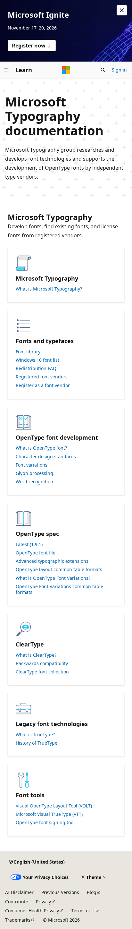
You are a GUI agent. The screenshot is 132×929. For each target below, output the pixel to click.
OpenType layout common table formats (59, 569)
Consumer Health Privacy (32, 911)
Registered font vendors (42, 377)
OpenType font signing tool (45, 822)
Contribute (16, 902)
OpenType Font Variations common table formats (59, 589)
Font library (28, 352)
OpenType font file (35, 553)
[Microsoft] (66, 70)
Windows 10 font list (37, 360)
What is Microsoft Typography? (49, 289)
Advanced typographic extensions (52, 561)
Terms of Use (85, 911)
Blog (91, 892)
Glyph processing (34, 473)
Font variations (31, 465)
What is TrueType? (35, 735)
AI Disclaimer (19, 892)
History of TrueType (36, 743)
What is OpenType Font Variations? (53, 578)
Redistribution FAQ (36, 368)
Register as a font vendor (43, 385)
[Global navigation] (6, 70)
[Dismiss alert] (122, 10)
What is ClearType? (36, 655)
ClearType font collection (42, 672)
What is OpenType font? (41, 448)
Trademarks (17, 920)
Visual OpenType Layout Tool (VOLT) (54, 806)
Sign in (119, 70)
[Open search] (102, 70)
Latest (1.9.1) (29, 544)
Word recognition (34, 482)
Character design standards (46, 457)
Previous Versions (60, 892)
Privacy (43, 902)
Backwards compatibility (42, 663)
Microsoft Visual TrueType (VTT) (49, 814)
